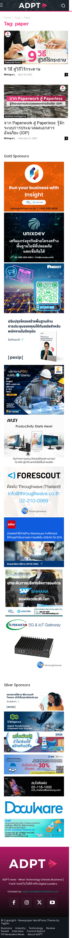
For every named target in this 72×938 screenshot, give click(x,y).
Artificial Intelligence (15, 116)
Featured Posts (13, 62)
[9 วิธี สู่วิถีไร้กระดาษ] (36, 47)
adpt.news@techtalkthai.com (40, 891)
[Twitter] (39, 903)
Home (7, 17)
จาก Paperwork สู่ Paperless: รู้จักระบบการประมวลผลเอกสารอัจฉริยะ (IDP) (34, 128)
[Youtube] (52, 903)
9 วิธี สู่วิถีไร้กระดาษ (22, 69)
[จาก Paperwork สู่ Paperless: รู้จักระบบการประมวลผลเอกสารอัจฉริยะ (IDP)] (36, 101)
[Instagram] (27, 903)
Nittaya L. (9, 74)
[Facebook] (14, 903)
